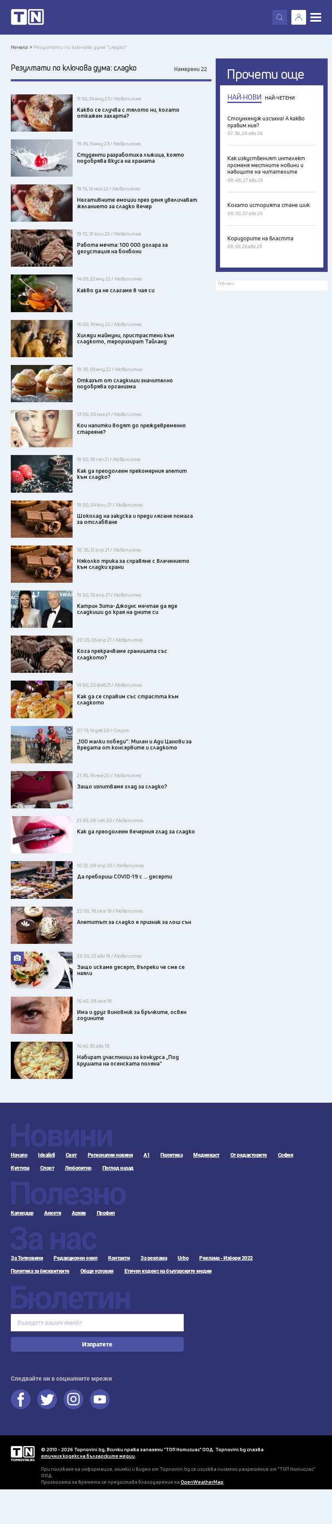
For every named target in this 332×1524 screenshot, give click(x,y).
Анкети (52, 1213)
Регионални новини (110, 1155)
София (286, 1155)
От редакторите (248, 1155)
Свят (71, 1155)
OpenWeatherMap (202, 1482)
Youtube (100, 1399)
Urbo (183, 1258)
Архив (79, 1213)
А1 (147, 1155)
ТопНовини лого (27, 17)
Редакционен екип (75, 1258)
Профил (106, 1213)
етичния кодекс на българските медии (88, 1456)
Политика (171, 1155)
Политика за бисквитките (40, 1271)
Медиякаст (206, 1155)
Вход (298, 17)
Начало (19, 1155)
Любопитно (78, 1168)
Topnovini (23, 1453)
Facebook (21, 1399)
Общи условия (97, 1271)
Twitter (47, 1399)
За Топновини (27, 1258)
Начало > (21, 47)
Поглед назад (118, 1168)
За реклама (153, 1258)
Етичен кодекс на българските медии (168, 1271)
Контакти (119, 1258)
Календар (22, 1213)
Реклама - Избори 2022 (226, 1258)
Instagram (73, 1399)
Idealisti (46, 1155)
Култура (20, 1168)
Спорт (47, 1168)
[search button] (279, 17)
